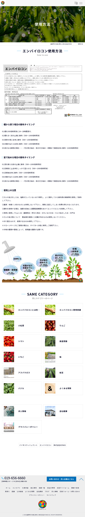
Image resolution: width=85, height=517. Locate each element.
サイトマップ (51, 495)
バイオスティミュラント (28, 445)
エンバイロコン (45, 445)
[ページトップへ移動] (81, 479)
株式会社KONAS (60, 445)
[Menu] (80, 3)
